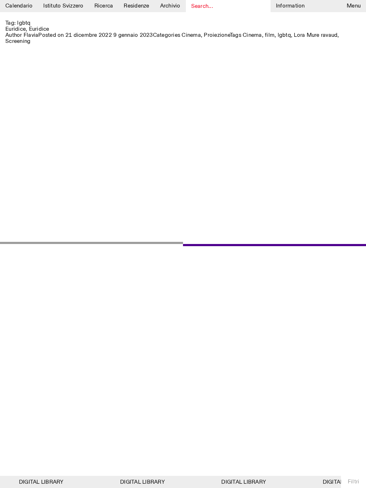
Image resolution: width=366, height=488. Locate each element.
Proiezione (217, 35)
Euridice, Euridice (27, 29)
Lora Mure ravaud (315, 35)
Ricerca (103, 6)
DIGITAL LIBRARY (39, 482)
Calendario (19, 6)
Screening (17, 41)
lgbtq (284, 35)
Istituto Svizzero (63, 6)
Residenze (136, 6)
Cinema (191, 35)
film (269, 35)
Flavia (31, 35)
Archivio (170, 6)
